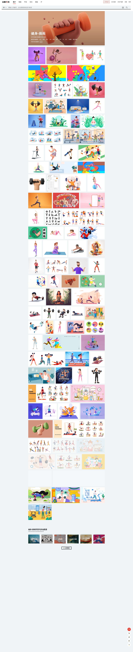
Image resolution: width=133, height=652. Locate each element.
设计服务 (113, 1)
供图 (126, 1)
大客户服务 (120, 1)
